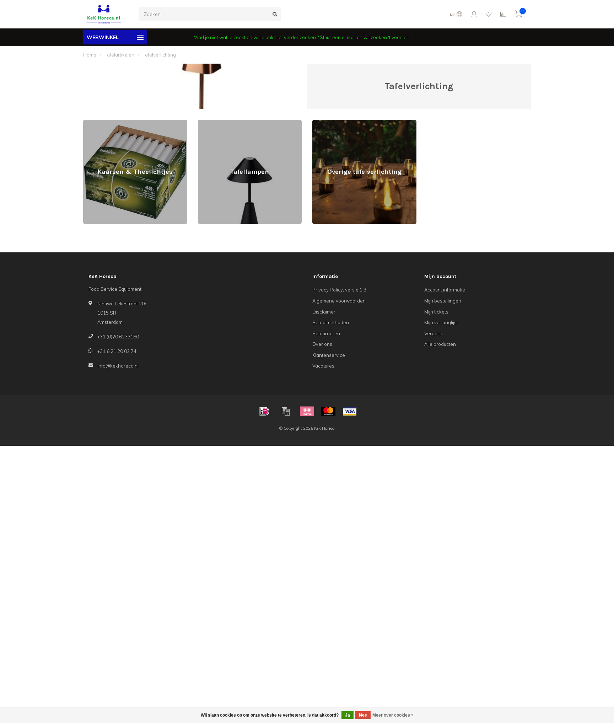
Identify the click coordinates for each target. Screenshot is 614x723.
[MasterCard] (328, 411)
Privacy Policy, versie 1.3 (339, 290)
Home (89, 55)
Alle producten (440, 344)
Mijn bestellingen (442, 301)
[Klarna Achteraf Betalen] (307, 411)
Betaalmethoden (330, 322)
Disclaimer (323, 312)
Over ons (322, 344)
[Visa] (350, 411)
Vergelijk (433, 333)
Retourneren (326, 333)
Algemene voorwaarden (339, 301)
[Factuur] (286, 411)
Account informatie (444, 290)
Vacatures (323, 366)
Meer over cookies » (393, 715)
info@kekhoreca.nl (118, 366)
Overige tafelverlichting (337, 123)
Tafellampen (211, 123)
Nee (363, 715)
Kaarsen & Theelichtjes (108, 123)
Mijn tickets (436, 312)
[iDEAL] (264, 411)
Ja (347, 715)
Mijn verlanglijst (441, 322)
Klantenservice (328, 355)
